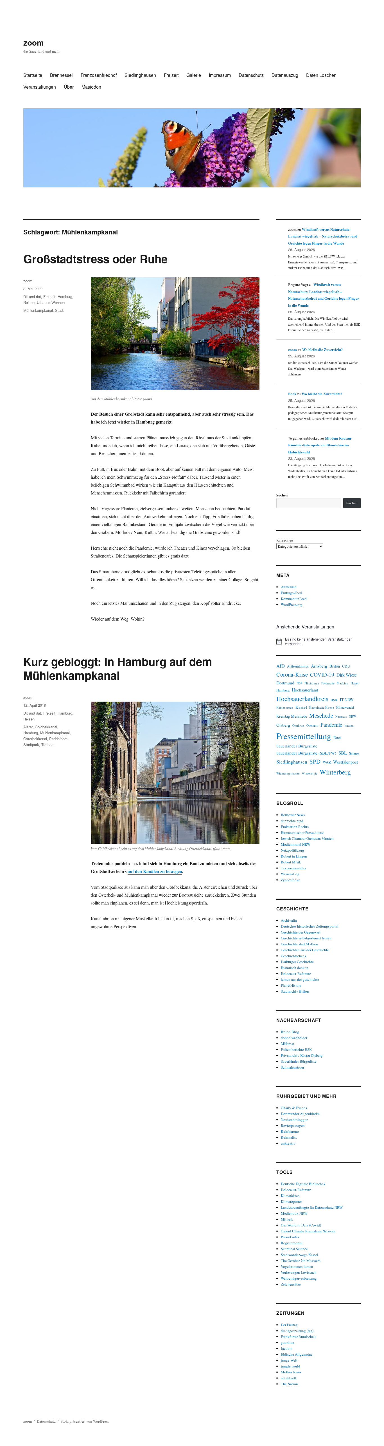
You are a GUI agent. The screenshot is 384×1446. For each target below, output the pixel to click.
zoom (33, 42)
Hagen (355, 683)
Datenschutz (251, 75)
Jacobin (287, 1348)
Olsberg (283, 725)
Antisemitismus (298, 666)
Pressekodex (290, 1236)
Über (69, 87)
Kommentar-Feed (294, 598)
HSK (334, 699)
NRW (352, 716)
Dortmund (285, 683)
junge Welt (289, 1360)
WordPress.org (291, 604)
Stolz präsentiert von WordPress (85, 1421)
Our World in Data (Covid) (301, 1225)
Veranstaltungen (39, 87)
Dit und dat (32, 296)
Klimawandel (345, 707)
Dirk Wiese (346, 675)
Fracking (342, 683)
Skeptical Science (294, 1248)
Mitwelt (287, 1219)
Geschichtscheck (293, 955)
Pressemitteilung (303, 735)
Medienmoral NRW (295, 844)
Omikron (298, 725)
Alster (28, 726)
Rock (337, 737)
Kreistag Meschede (291, 716)
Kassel (301, 707)
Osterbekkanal (35, 738)
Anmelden (289, 586)
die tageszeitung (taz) (297, 1330)
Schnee (354, 753)
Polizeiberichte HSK (296, 1049)
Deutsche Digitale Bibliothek (303, 1183)
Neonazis (341, 716)
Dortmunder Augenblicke (300, 1113)
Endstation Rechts (295, 826)
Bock (292, 393)
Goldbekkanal (46, 726)
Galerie (193, 75)
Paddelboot (58, 738)
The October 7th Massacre (300, 1260)
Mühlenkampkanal (38, 310)
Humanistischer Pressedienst (302, 832)
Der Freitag (289, 1324)
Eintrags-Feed (291, 592)
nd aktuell (288, 1377)
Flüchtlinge (311, 683)
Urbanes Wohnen (51, 302)
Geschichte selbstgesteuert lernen (306, 938)
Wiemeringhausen (288, 773)
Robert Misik (291, 862)
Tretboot (48, 744)
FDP (299, 683)
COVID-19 (322, 674)
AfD (280, 666)
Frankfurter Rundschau (298, 1336)
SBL (342, 752)
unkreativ (288, 1143)
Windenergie (309, 773)
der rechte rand (292, 820)
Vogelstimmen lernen (297, 1266)
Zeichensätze (291, 1284)
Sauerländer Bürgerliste (296, 746)
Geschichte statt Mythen (299, 943)
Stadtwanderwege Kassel (299, 1254)
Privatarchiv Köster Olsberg (302, 1055)
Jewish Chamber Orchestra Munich (307, 838)
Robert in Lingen (294, 856)
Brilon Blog (290, 1031)
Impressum (220, 75)
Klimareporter (291, 1201)
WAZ (327, 762)
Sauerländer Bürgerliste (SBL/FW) (306, 753)
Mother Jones (291, 1372)
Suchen (282, 495)
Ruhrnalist (289, 1137)
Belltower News (293, 814)
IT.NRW (346, 699)
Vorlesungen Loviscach (299, 1272)
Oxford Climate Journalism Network (308, 1231)
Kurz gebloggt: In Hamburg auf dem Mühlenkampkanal (117, 668)
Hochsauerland (305, 690)
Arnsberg (319, 666)
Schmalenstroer (292, 1067)
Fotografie (328, 683)
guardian (287, 1342)
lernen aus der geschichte (300, 979)
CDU (346, 666)
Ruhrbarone (290, 1131)
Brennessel (61, 75)
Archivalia (289, 920)
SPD (315, 761)
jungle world (290, 1366)
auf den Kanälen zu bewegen (155, 871)
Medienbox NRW (294, 1213)
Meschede (321, 715)
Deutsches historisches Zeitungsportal (309, 926)
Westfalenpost (345, 762)
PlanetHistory (291, 985)
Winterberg (335, 771)
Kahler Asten (284, 707)
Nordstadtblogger (294, 1119)
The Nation (289, 1383)
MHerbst (287, 1043)
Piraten (349, 726)
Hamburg (65, 296)
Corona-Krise (292, 674)
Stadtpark (31, 744)
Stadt (59, 310)
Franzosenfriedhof (99, 75)
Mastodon (91, 87)
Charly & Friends (294, 1107)
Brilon (334, 666)
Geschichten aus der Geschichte (305, 949)
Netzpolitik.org (292, 850)
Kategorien (284, 540)
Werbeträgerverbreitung (299, 1278)
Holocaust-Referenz (296, 973)
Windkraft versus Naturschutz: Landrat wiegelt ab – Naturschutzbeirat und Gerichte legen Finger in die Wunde (322, 236)
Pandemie (331, 724)
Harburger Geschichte (297, 961)
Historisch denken (294, 967)
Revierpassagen (293, 1125)
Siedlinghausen (140, 75)
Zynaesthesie (291, 879)
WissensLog (290, 873)
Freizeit (171, 75)
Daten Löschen (321, 75)
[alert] (318, 641)
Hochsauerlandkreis (302, 698)
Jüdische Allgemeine (297, 1354)
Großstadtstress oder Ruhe (95, 258)
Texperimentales (293, 867)
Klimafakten (290, 1195)
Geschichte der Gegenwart (300, 932)
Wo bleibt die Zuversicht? (322, 349)
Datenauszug (285, 75)
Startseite (32, 75)
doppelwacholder (294, 1037)
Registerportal (291, 1242)
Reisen (29, 302)
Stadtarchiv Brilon (295, 991)
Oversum (312, 725)
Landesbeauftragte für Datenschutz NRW (312, 1207)
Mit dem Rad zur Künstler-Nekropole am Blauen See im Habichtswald (320, 445)
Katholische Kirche (321, 707)
